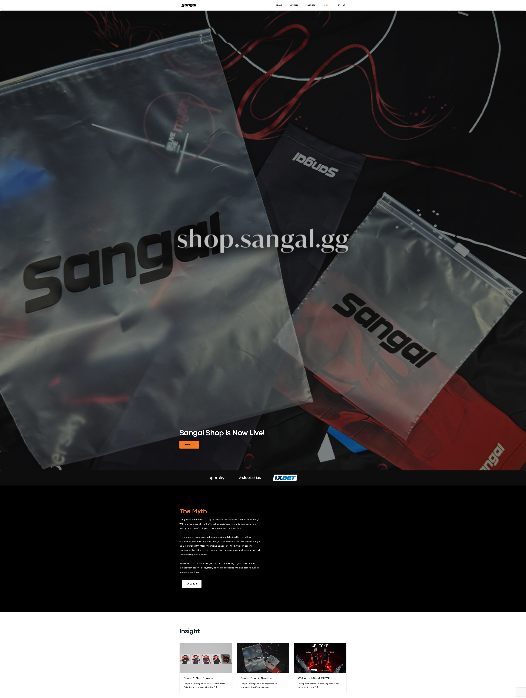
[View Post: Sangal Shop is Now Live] (263, 658)
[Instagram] (344, 5)
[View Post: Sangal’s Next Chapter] (206, 658)
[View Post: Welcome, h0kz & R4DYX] (320, 658)
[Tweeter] (338, 5)
